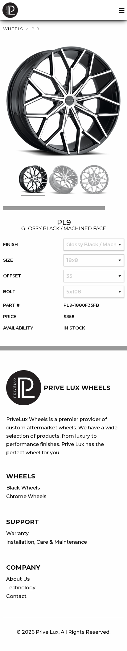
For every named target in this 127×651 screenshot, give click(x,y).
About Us (18, 579)
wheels (13, 28)
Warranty (17, 533)
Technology (20, 588)
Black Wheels (23, 488)
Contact (16, 596)
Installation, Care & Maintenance (46, 542)
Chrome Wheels (26, 496)
